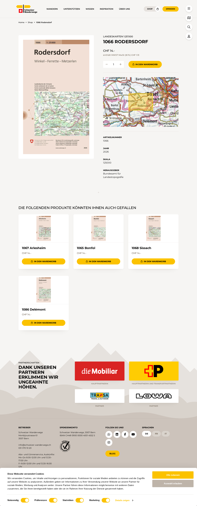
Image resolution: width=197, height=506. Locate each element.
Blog (112, 453)
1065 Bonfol (86, 248)
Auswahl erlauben (173, 483)
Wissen (90, 9)
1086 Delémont (34, 309)
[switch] (53, 500)
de (146, 433)
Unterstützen (71, 9)
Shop (150, 9)
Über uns (124, 9)
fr (156, 433)
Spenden (170, 9)
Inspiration (106, 9)
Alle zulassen (173, 475)
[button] (56, 97)
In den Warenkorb (146, 64)
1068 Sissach (141, 248)
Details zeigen (122, 500)
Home (21, 22)
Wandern (52, 9)
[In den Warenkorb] (106, 64)
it (166, 433)
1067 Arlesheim (34, 248)
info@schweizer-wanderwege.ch (34, 445)
